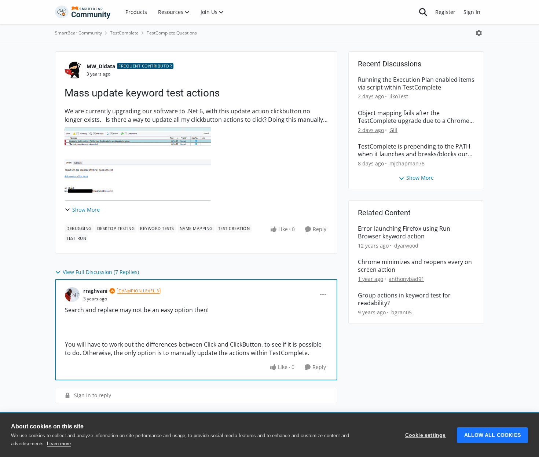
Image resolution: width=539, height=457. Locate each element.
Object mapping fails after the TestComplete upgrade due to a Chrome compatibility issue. (413, 117)
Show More (86, 209)
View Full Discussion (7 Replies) (101, 271)
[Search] (423, 12)
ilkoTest (398, 96)
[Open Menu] (479, 33)
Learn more (59, 443)
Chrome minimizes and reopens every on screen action (415, 266)
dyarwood (406, 245)
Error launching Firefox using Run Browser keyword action (404, 232)
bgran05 (401, 312)
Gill (393, 130)
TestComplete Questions (172, 33)
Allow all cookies (492, 435)
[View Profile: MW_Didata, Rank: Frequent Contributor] (74, 70)
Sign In (471, 11)
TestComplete (124, 33)
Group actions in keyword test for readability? (404, 299)
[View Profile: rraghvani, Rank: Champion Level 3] (72, 294)
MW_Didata (101, 66)
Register (445, 11)
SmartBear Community (78, 33)
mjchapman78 (407, 163)
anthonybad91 (406, 278)
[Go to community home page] (83, 12)
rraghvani (95, 290)
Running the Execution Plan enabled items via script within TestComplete (416, 83)
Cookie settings (425, 435)
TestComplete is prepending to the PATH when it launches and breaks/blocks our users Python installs (414, 150)
